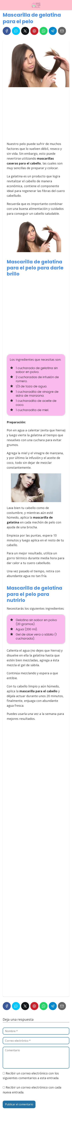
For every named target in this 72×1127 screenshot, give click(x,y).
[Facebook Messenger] (16, 31)
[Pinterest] (34, 31)
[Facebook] (7, 31)
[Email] (62, 31)
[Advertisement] (35, 115)
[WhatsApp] (44, 31)
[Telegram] (53, 31)
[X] (25, 31)
